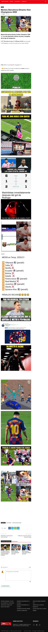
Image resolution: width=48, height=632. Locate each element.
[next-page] (3, 557)
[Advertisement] (16, 54)
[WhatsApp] (15, 528)
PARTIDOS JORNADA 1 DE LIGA (7, 601)
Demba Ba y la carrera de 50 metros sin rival (6, 536)
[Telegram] (18, 528)
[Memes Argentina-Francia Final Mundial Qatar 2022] (16, 547)
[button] (45, 1)
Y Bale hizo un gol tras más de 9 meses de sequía (24, 536)
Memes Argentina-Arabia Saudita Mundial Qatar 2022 (26, 552)
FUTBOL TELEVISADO (4, 1)
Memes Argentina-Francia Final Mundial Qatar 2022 (15, 552)
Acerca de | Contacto (27, 630)
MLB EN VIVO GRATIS (5, 606)
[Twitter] (12, 528)
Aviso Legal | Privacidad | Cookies (38, 630)
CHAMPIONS (24, 1)
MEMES (2, 7)
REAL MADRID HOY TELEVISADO (7, 603)
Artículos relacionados (6, 541)
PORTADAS (11, 1)
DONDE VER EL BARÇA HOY (6, 604)
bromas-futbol (8, 522)
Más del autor (15, 541)
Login (29, 567)
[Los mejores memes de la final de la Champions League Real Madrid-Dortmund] (5, 547)
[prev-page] (1, 557)
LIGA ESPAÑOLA (17, 1)
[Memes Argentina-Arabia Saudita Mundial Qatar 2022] (26, 547)
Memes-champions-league (17, 522)
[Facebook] (9, 528)
